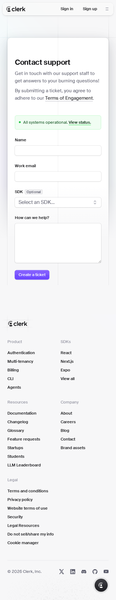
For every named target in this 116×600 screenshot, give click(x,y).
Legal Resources (23, 525)
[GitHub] (94, 571)
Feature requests (23, 439)
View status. (80, 122)
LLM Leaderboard (24, 465)
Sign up (90, 8)
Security (15, 517)
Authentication (21, 352)
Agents (14, 387)
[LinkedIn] (72, 571)
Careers (68, 422)
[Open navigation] (107, 8)
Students (15, 456)
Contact (68, 439)
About (66, 413)
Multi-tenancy (20, 361)
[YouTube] (106, 571)
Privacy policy (19, 499)
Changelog (17, 422)
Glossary (15, 430)
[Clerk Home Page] (15, 9)
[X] (61, 571)
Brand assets (73, 447)
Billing (13, 370)
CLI (10, 378)
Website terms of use (27, 508)
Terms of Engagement (69, 98)
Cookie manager (23, 542)
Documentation (22, 413)
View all (68, 378)
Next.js (67, 361)
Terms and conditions (27, 491)
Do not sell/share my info (30, 534)
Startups (15, 447)
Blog (65, 430)
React (66, 352)
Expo (65, 370)
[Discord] (83, 571)
